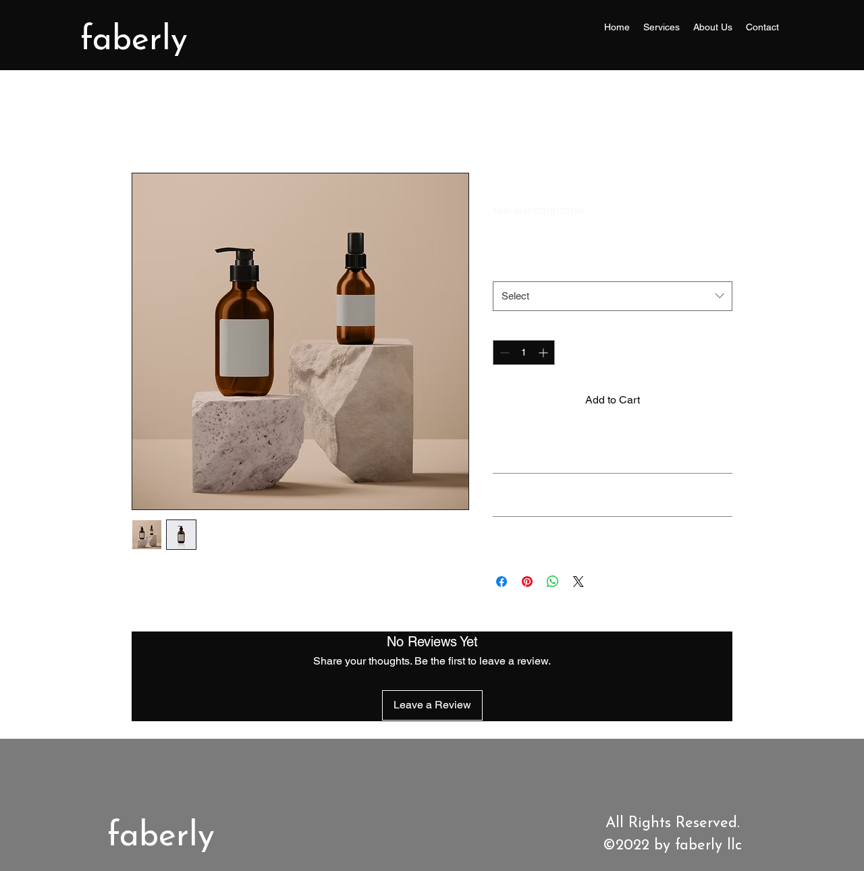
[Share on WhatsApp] (553, 581)
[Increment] (544, 352)
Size (505, 267)
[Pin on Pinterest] (527, 581)
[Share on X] (578, 581)
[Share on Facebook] (501, 581)
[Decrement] (503, 352)
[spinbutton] (524, 352)
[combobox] (612, 296)
